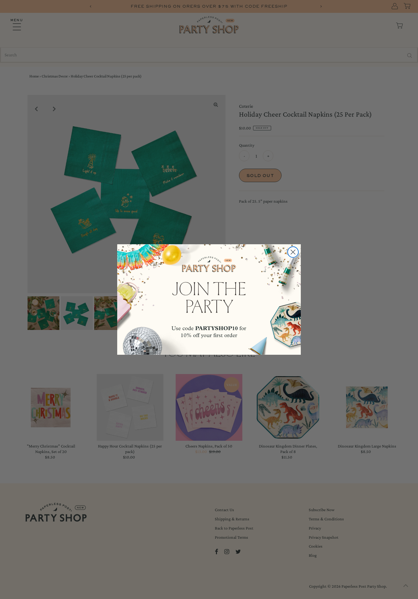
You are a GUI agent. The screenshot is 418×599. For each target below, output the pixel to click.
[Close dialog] (293, 252)
